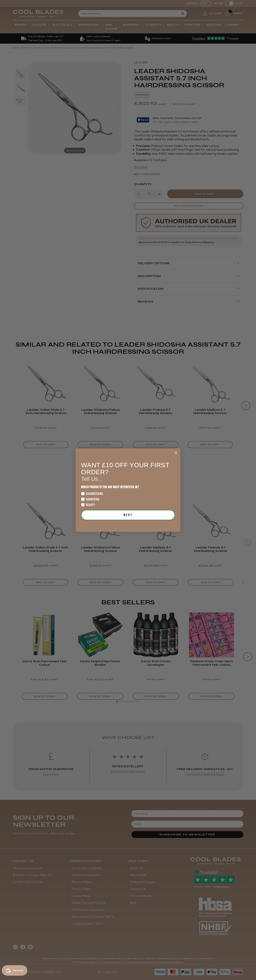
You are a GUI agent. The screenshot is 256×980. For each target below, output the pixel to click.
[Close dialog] (176, 453)
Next (128, 515)
